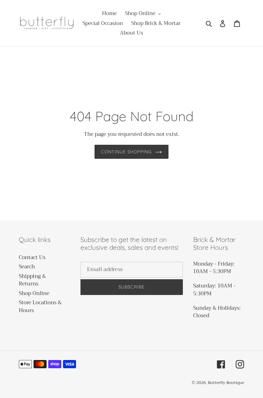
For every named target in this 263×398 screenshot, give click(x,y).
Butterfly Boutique (226, 382)
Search (27, 266)
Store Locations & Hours (40, 306)
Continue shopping (126, 151)
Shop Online (34, 293)
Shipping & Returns (32, 280)
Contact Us (32, 257)
